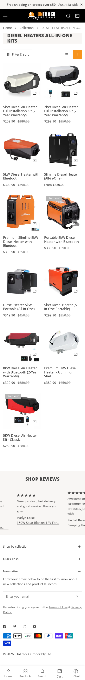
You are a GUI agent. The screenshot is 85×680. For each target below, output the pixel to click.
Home (7, 28)
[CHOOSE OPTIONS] (76, 160)
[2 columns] (77, 54)
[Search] (68, 15)
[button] (77, 15)
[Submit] (76, 596)
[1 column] (66, 54)
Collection (27, 28)
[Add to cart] (35, 93)
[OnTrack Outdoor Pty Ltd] (41, 15)
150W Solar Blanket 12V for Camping (34, 522)
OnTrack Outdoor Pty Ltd (33, 654)
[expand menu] (5, 14)
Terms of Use (58, 607)
